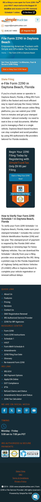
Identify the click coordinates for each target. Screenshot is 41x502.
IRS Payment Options (13, 375)
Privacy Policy (20, 481)
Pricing (7, 302)
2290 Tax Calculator (13, 399)
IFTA (6, 387)
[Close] (39, 1)
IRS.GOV (8, 371)
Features (8, 298)
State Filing (20, 471)
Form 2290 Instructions (14, 335)
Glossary (8, 358)
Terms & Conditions (20, 478)
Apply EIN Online (11, 379)
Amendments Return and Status (18, 395)
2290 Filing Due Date (13, 354)
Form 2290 (9, 331)
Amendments (10, 350)
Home (3, 53)
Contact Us (9, 310)
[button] (37, 20)
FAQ (20, 475)
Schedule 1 (9, 339)
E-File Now (27, 12)
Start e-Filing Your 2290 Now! (14, 69)
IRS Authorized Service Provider (18, 318)
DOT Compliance (11, 383)
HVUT (6, 343)
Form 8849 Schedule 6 (14, 346)
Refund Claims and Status (15, 391)
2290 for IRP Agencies (14, 322)
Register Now (29, 31)
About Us (8, 294)
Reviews (8, 306)
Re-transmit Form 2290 (14, 362)
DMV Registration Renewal (15, 314)
